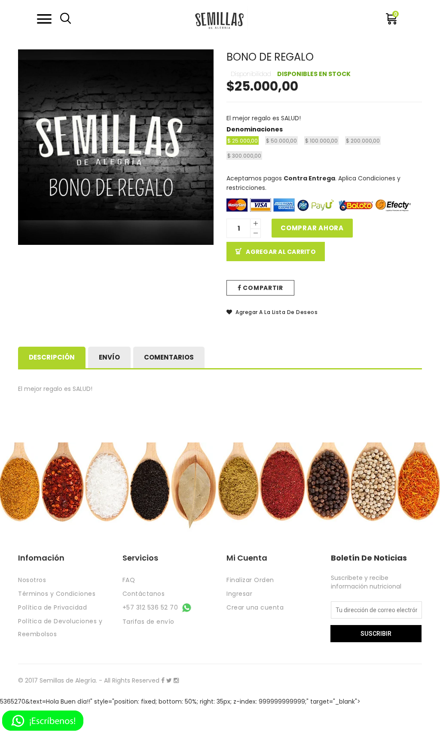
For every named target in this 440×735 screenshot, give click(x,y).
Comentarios (169, 357)
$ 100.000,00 (321, 140)
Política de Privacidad (52, 607)
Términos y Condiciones (56, 593)
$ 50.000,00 (281, 140)
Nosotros (32, 580)
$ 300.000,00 (244, 155)
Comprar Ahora (312, 227)
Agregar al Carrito (281, 251)
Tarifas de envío (148, 621)
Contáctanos (143, 593)
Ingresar (239, 593)
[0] (391, 21)
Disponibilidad (251, 74)
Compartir (262, 288)
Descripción (52, 357)
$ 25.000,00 (242, 140)
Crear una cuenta (255, 607)
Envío (109, 357)
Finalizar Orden (250, 580)
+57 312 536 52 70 (151, 607)
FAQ (128, 580)
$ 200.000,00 (363, 140)
